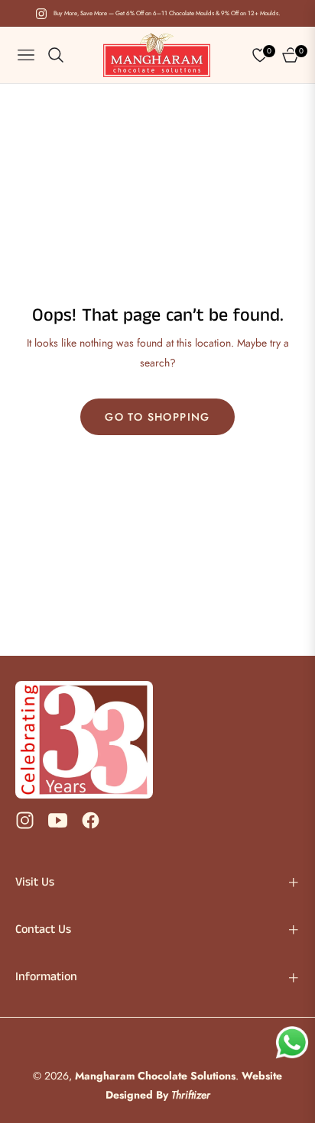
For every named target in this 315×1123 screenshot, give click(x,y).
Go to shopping (157, 416)
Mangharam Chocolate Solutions (155, 1075)
